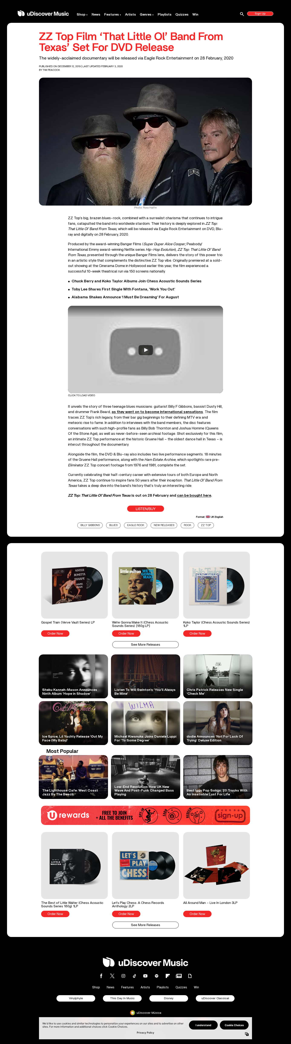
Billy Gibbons (90, 525)
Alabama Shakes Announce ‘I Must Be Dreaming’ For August (125, 297)
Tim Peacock (51, 70)
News (96, 14)
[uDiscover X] (112, 976)
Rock (187, 525)
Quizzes (182, 14)
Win (195, 14)
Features (111, 14)
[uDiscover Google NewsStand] (179, 976)
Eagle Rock (135, 525)
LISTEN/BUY (146, 509)
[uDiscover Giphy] (190, 976)
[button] (74, 594)
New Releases (164, 525)
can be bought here (194, 495)
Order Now (55, 633)
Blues (113, 525)
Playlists (164, 14)
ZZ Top (206, 525)
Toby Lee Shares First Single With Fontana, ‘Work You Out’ (123, 289)
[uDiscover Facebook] (101, 976)
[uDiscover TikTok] (134, 976)
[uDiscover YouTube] (145, 976)
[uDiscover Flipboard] (168, 976)
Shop (81, 14)
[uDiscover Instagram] (123, 976)
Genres (145, 14)
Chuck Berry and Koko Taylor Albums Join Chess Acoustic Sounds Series (137, 281)
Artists (130, 14)
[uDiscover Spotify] (157, 976)
